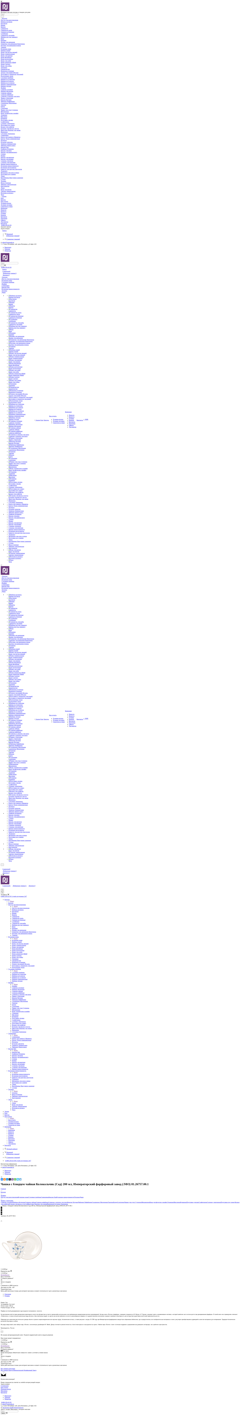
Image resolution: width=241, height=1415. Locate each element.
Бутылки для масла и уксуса (18, 1204)
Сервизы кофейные (42, 1202)
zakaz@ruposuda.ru (8, 242)
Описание (8, 1294)
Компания (11, 1130)
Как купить (12, 1120)
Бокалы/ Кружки (72, 1202)
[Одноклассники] (4, 1179)
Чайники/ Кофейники (85, 1202)
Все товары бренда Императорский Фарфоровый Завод (18, 1370)
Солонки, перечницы (214, 1202)
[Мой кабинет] (1, 867)
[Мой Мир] (7, 1179)
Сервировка (16, 1037)
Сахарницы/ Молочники (100, 1202)
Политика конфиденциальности (13, 1407)
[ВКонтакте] (2, 1179)
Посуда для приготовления (20, 908)
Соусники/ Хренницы (61, 1204)
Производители (6, 1389)
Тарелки (110, 1202)
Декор (14, 1103)
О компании (5, 1386)
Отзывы (7, 1296)
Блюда (115, 1202)
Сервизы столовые (7, 1202)
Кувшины (183, 1202)
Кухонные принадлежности (21, 1074)
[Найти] (2, 16)
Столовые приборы (18, 972)
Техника (14, 1093)
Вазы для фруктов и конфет (158, 1202)
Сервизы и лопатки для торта (57, 1202)
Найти (3, 1413)
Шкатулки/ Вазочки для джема (37, 1204)
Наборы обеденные (19, 1202)
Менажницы (145, 1202)
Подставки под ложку (228, 1202)
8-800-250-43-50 (6, 225)
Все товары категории (8, 1368)
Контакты (4, 1392)
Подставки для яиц (192, 1202)
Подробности (5, 1275)
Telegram (7, 249)
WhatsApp (8, 251)
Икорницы (50, 1204)
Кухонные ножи (17, 940)
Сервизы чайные (30, 1202)
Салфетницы (203, 1202)
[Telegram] (20, 1179)
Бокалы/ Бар (16, 1052)
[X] (10, 1179)
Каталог (10, 903)
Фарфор (14, 986)
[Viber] (12, 1179)
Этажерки (170, 1202)
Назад (12, 901)
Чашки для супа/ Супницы (132, 1202)
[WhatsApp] (15, 1179)
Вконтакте (8, 247)
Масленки (177, 1202)
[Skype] (18, 1179)
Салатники (120, 1202)
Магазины (4, 1391)
